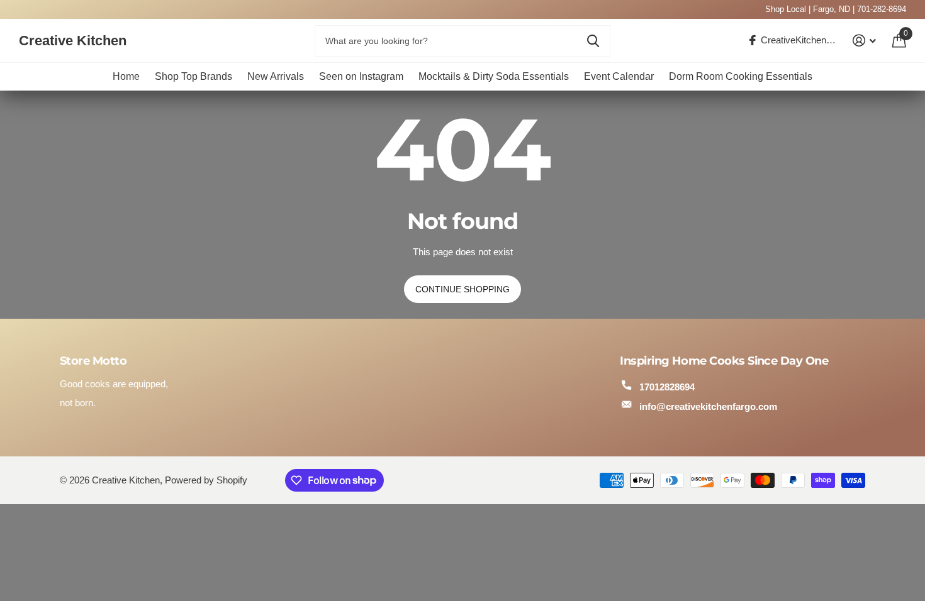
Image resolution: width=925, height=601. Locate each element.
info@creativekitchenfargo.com (708, 406)
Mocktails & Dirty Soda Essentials (493, 76)
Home (126, 76)
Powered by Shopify (206, 480)
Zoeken (593, 41)
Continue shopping (462, 289)
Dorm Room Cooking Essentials (740, 76)
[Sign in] (865, 40)
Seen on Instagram (361, 76)
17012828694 (667, 387)
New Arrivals (275, 76)
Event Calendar (619, 76)
